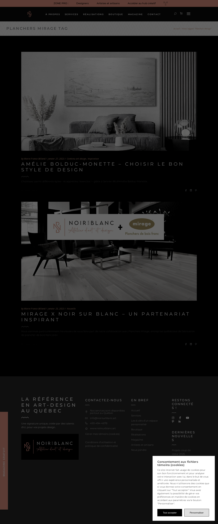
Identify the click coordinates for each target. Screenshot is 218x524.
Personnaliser (197, 512)
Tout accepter (170, 512)
